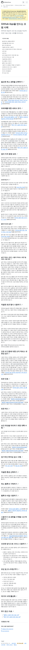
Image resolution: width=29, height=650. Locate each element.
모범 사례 (5, 6)
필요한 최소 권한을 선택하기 (12, 82)
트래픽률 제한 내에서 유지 (11, 108)
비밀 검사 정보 (18, 465)
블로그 (15, 644)
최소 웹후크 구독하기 (9, 484)
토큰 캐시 (4, 409)
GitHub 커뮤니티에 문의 (8, 629)
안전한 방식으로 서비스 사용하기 (13, 544)
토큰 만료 (4, 379)
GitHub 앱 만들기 (10, 5)
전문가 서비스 (9, 644)
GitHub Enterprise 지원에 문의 (15, 18)
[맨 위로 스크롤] (25, 646)
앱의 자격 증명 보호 (8, 154)
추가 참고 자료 (6, 611)
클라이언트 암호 (6, 224)
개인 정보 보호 (20, 643)
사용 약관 (14, 643)
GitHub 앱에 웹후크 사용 (10, 117)
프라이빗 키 (5, 180)
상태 (25, 643)
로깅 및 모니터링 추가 (9, 569)
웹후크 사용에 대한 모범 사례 (11, 615)
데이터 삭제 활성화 (8, 596)
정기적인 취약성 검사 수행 (11, 457)
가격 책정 (3, 644)
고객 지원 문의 (6, 631)
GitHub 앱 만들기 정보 (20, 5)
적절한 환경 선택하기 (9, 472)
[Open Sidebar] (2, 6)
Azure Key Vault (20, 187)
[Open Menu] (27, 2)
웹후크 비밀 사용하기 (9, 496)
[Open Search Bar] (23, 2)
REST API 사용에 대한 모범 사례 (12, 617)
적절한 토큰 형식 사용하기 (11, 305)
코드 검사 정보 (9, 465)
